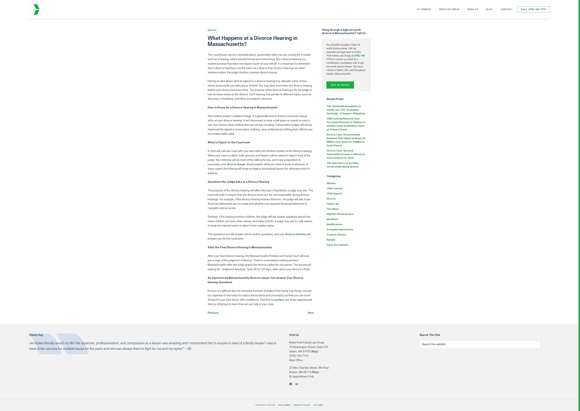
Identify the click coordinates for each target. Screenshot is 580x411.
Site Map (318, 405)
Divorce (212, 30)
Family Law (333, 203)
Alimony (331, 183)
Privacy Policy (302, 405)
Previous (213, 312)
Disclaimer (284, 405)
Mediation (332, 219)
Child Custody (335, 188)
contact (279, 299)
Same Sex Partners (337, 244)
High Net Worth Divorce (340, 214)
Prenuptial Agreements (340, 229)
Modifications (335, 224)
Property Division (336, 234)
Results (331, 239)
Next (311, 312)
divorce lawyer (236, 164)
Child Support (334, 193)
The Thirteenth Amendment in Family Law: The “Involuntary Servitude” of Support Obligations (346, 110)
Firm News (333, 209)
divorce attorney (295, 234)
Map (314, 351)
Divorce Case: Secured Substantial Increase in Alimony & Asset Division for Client (346, 154)
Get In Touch (340, 85)
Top (572, 405)
